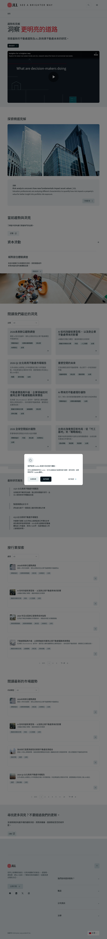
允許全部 (46, 479)
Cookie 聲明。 (38, 472)
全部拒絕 (33, 479)
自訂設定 (72, 479)
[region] (53, 469)
